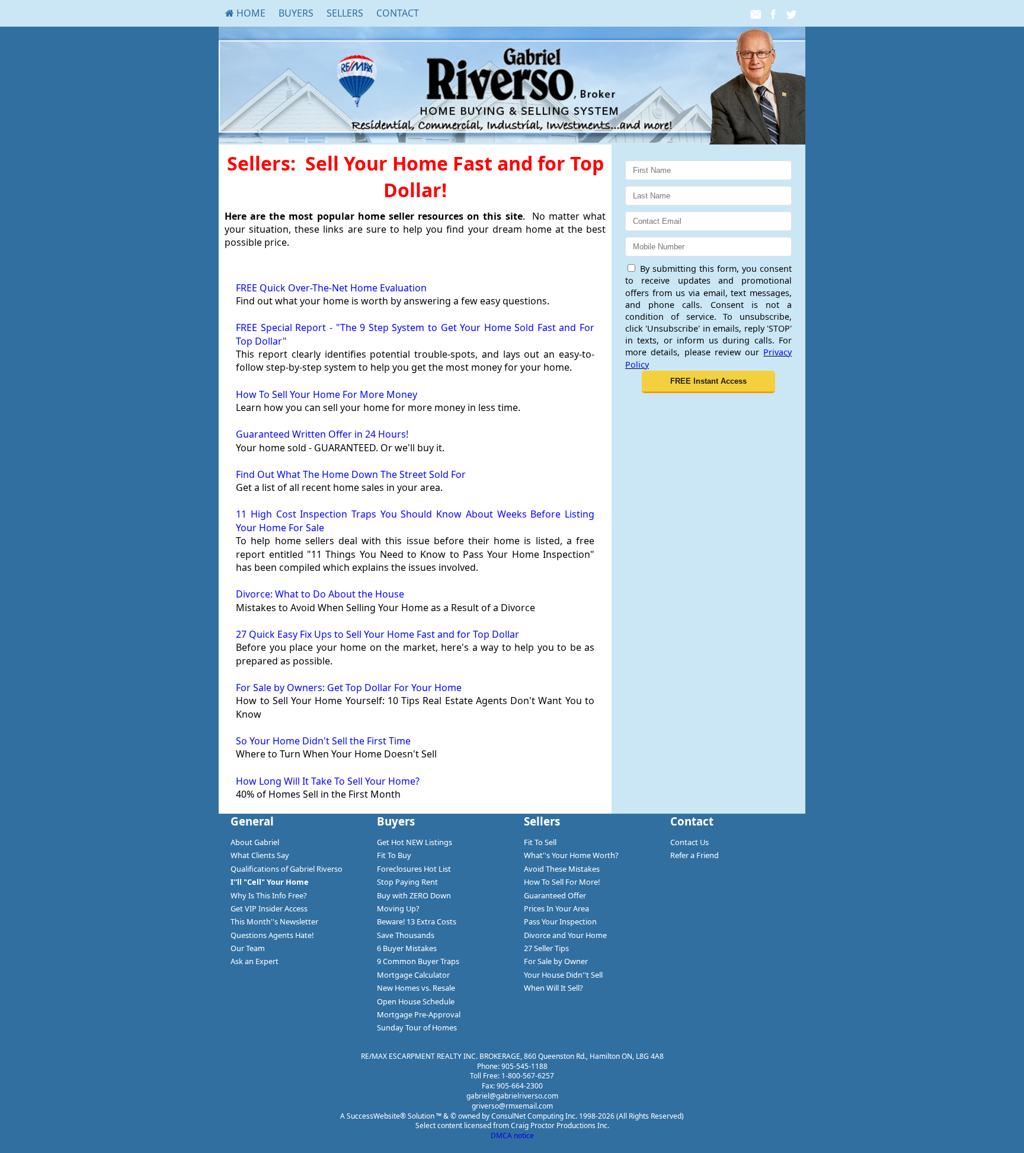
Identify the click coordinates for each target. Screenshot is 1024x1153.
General (252, 821)
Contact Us (689, 842)
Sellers (345, 13)
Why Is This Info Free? (269, 895)
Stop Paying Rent (407, 881)
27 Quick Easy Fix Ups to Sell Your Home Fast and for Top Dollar (377, 634)
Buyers (296, 13)
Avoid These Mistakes (562, 868)
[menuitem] (245, 13)
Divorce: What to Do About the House (320, 593)
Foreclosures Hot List (414, 868)
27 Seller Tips (546, 948)
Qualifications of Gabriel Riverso (287, 868)
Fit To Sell (540, 842)
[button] (708, 382)
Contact (397, 13)
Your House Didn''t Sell (563, 974)
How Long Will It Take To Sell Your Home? (328, 781)
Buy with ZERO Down (414, 895)
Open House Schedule (416, 1001)
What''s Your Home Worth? (571, 855)
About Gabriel (255, 842)
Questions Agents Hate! (272, 935)
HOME (249, 13)
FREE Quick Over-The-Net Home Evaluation (331, 287)
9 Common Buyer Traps (418, 961)
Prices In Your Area (556, 908)
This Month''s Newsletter (274, 921)
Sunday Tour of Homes (417, 1027)
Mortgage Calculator (413, 974)
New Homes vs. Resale (416, 987)
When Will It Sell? (553, 987)
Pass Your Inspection (560, 921)
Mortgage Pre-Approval (418, 1014)
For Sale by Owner (556, 961)
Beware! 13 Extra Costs (416, 921)
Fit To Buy (394, 855)
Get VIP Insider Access (269, 908)
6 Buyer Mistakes (407, 948)
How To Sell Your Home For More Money (326, 394)
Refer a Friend (694, 855)
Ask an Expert (255, 961)
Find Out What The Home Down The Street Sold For (351, 474)
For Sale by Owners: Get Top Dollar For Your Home (349, 687)
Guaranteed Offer (555, 895)
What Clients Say (260, 855)
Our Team (248, 948)
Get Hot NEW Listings (414, 842)
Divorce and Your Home (565, 935)
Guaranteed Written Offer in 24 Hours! (322, 434)
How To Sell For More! (562, 881)
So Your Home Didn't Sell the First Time (323, 740)
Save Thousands (405, 935)
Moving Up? (398, 908)
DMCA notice (512, 1135)
